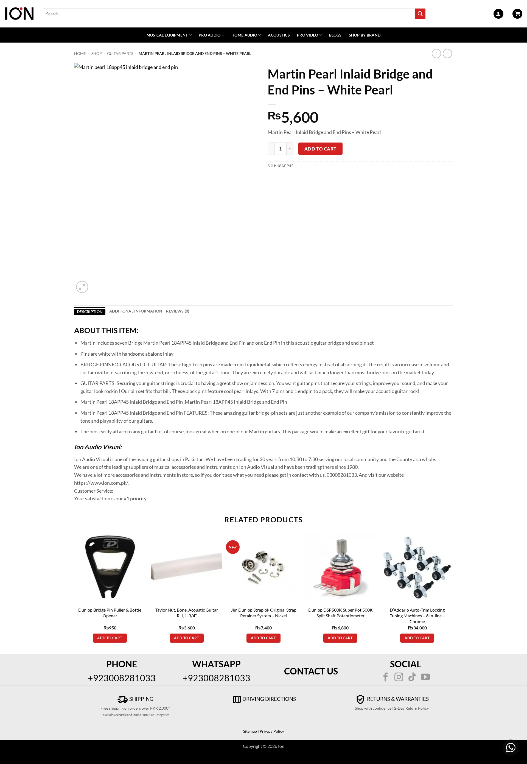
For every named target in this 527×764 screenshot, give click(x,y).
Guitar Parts (120, 53)
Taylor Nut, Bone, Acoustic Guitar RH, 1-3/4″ (186, 612)
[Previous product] (447, 53)
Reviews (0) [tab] (177, 311)
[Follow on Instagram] (398, 678)
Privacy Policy (271, 731)
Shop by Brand (365, 35)
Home (80, 53)
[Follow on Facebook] (385, 678)
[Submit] (420, 14)
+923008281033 (122, 678)
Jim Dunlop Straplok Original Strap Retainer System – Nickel (263, 612)
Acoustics (279, 35)
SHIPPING (140, 699)
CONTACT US (311, 671)
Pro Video (307, 35)
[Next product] (436, 53)
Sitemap (250, 731)
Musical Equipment (167, 35)
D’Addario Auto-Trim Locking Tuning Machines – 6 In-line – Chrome (417, 615)
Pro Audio (210, 35)
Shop (96, 53)
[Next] (452, 592)
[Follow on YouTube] (425, 678)
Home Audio (244, 35)
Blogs (335, 35)
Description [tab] (90, 311)
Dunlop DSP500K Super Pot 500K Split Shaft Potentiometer (340, 612)
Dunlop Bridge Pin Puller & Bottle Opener (109, 612)
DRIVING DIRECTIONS (269, 699)
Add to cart (320, 149)
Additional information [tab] (135, 311)
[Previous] (74, 592)
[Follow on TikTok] (412, 678)
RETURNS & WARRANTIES (397, 699)
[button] (498, 14)
